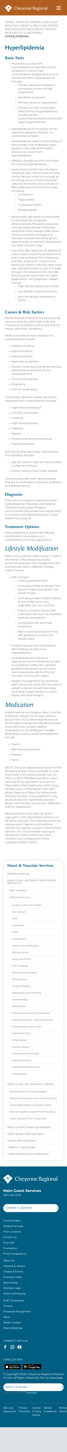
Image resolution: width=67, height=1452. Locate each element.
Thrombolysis (19, 979)
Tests (15, 919)
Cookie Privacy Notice (36, 1411)
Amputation (19, 939)
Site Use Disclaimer (9, 1410)
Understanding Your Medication (28, 1154)
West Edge (56, 1378)
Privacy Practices (24, 1410)
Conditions (32, 33)
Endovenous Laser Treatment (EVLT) (32, 1020)
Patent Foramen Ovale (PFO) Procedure (32, 1112)
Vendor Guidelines (50, 1410)
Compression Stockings (25, 1054)
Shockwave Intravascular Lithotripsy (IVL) (33, 1098)
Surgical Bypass (21, 986)
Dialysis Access (20, 1047)
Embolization (19, 1040)
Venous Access (20, 952)
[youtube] (19, 1347)
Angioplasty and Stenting (26, 993)
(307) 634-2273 (12, 1195)
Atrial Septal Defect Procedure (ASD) (31, 1105)
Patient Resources (20, 897)
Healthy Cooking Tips (21, 1147)
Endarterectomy (21, 1033)
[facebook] (5, 1347)
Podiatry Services (18, 874)
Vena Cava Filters (21, 959)
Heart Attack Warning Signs (25, 1134)
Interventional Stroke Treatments (31, 1013)
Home (9, 22)
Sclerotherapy (20, 1000)
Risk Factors (19, 912)
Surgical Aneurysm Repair (27, 905)
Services (22, 22)
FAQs (15, 932)
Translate (31, 1393)
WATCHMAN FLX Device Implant (28, 1092)
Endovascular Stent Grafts (27, 1027)
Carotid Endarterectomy (26, 1067)
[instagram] (12, 1347)
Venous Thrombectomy (25, 946)
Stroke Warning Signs (21, 1141)
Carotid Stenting (21, 1060)
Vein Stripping (20, 966)
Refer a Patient (18, 891)
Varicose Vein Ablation (24, 973)
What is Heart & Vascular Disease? (29, 1127)
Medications (19, 1006)
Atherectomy (19, 1074)
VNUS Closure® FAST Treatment (28, 1119)
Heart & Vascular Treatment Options (30, 1084)
